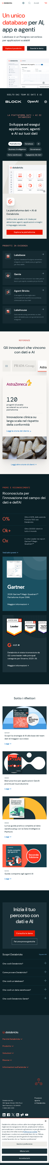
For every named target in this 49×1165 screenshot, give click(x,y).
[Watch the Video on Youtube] (26, 1114)
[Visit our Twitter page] (13, 1114)
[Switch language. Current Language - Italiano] (23, 3)
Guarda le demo (36, 48)
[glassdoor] (22, 1114)
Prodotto (7, 1046)
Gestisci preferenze (24, 1144)
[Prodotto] (12, 1046)
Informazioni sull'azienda (14, 1067)
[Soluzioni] (12, 1053)
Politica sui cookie (30, 1132)
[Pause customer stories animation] (45, 101)
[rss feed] (17, 1114)
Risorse (6, 1060)
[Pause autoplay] (7, 366)
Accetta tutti (24, 1158)
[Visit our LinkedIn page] (4, 1114)
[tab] (15, 144)
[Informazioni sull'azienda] (27, 1067)
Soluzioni (7, 1053)
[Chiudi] (45, 1121)
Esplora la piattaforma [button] (24, 232)
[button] (29, 3)
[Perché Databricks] (21, 1039)
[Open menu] (45, 3)
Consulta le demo (24, 933)
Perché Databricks (11, 1039)
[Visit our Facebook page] (8, 1114)
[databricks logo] (10, 1032)
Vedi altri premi (9, 552)
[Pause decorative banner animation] (43, 82)
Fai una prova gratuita (24, 941)
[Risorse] (10, 1060)
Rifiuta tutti (24, 1151)
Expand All (43, 954)
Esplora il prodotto (13, 48)
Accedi (36, 3)
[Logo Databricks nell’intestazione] (7, 3)
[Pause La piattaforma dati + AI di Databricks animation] (44, 191)
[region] (24, 1140)
